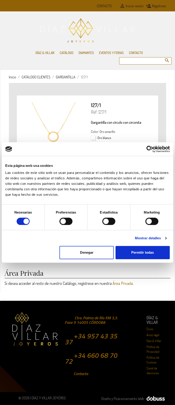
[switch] (65, 221)
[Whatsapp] (87, 6)
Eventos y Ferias (111, 53)
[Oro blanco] (94, 138)
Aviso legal (153, 335)
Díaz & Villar (45, 53)
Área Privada (123, 283)
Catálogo (66, 53)
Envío (150, 329)
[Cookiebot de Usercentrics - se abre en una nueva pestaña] (150, 149)
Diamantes (86, 53)
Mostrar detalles (148, 238)
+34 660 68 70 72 (91, 358)
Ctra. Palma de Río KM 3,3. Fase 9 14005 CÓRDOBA (91, 320)
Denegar (86, 252)
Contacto (104, 6)
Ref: (94, 112)
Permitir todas (142, 252)
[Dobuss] (155, 398)
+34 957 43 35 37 (91, 339)
